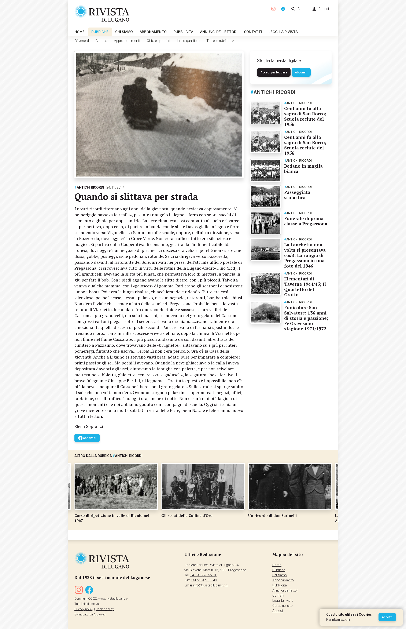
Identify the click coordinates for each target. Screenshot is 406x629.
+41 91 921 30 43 (204, 580)
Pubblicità (183, 32)
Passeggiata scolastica (297, 194)
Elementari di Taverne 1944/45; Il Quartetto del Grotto (305, 287)
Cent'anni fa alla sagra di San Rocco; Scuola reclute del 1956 (305, 116)
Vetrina (101, 41)
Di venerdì (81, 41)
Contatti (253, 32)
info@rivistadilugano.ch (210, 585)
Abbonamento (153, 32)
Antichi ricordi (89, 187)
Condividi (87, 437)
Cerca (298, 8)
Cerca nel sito (282, 606)
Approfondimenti (127, 41)
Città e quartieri (158, 41)
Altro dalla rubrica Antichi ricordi (108, 456)
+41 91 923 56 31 (203, 575)
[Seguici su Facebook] (283, 9)
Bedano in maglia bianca (303, 168)
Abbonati (301, 72)
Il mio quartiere (188, 41)
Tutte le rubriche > (220, 41)
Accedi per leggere (274, 72)
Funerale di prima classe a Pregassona (305, 221)
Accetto (387, 617)
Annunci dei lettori (218, 32)
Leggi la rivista (283, 32)
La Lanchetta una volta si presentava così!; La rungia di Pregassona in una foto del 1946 (305, 255)
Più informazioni (338, 620)
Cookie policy (105, 609)
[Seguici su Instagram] (273, 9)
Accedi (320, 8)
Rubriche (99, 32)
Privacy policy (83, 609)
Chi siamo (124, 32)
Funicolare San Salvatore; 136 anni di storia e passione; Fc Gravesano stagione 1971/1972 (306, 318)
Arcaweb (100, 614)
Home (79, 32)
